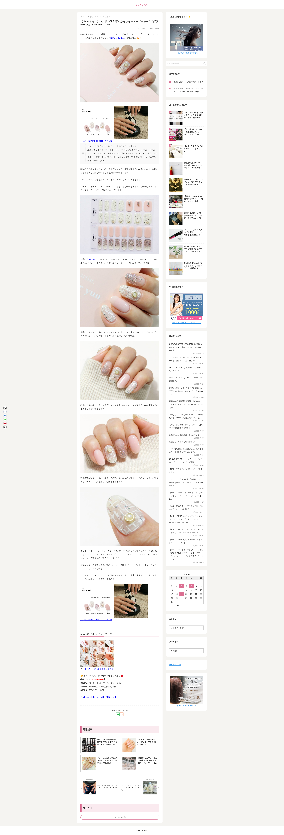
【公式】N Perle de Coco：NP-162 (96, 141)
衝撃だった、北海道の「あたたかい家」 (185, 435)
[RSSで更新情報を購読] (121, 714)
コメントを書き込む (120, 817)
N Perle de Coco (117, 38)
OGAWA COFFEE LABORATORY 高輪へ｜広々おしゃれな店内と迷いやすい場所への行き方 (186, 347)
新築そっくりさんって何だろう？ (182, 442)
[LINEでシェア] (5, 419)
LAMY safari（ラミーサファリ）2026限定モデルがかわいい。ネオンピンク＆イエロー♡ (186, 391)
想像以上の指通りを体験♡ (187, 706)
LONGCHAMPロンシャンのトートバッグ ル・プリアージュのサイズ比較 (187, 90)
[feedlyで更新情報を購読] (118, 714)
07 (179, 606)
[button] (5, 427)
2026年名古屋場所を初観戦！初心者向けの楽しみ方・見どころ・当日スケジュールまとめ (186, 404)
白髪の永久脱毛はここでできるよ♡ (186, 323)
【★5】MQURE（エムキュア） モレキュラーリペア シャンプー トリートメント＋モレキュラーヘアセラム (185, 519)
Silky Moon (93, 259)
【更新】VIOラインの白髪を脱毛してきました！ (187, 83)
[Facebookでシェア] (5, 411)
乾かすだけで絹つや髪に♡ (187, 53)
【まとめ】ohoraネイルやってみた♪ (98, 669)
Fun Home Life (175, 665)
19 (181, 594)
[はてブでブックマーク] (5, 415)
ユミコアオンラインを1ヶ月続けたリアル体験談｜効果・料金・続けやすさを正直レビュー (186, 482)
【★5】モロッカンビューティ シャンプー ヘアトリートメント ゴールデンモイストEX (186, 496)
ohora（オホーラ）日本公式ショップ (99, 697)
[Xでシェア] (5, 407)
